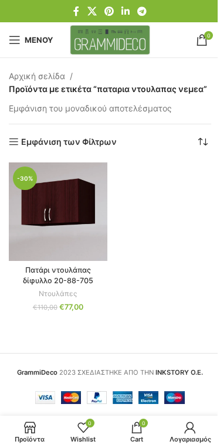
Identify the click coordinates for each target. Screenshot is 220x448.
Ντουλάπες (58, 293)
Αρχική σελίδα (37, 76)
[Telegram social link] (142, 11)
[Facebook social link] (76, 11)
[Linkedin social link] (126, 11)
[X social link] (91, 11)
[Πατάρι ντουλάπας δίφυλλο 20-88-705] (58, 211)
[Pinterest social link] (108, 11)
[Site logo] (110, 39)
